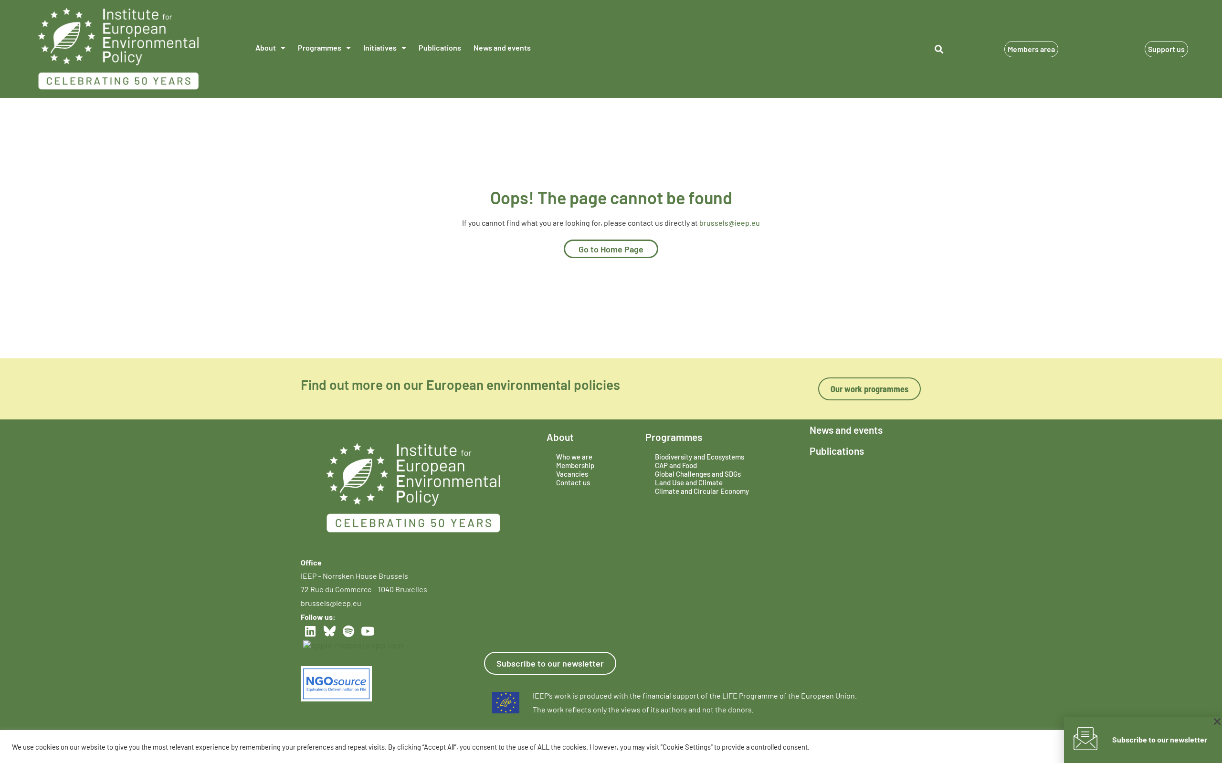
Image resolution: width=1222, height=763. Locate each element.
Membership (575, 465)
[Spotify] (348, 631)
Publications (440, 47)
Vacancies (572, 474)
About (265, 47)
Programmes (319, 47)
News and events (502, 47)
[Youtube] (367, 631)
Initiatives (380, 47)
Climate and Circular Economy (702, 491)
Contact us (573, 482)
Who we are (574, 456)
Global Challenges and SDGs (698, 474)
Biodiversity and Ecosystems (699, 456)
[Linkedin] (310, 631)
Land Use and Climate (689, 482)
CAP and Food (676, 465)
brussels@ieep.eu (729, 222)
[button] (939, 49)
